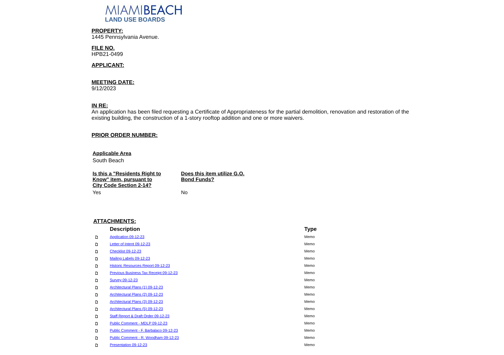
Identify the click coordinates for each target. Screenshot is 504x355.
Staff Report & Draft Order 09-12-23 (139, 316)
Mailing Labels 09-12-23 (130, 259)
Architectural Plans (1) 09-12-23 (136, 287)
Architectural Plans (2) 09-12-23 (136, 295)
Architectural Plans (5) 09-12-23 (136, 309)
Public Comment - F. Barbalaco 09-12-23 (144, 331)
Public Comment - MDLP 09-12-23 (138, 323)
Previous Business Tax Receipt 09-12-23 (144, 273)
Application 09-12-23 (127, 237)
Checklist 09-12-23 (125, 251)
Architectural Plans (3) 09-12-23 (136, 302)
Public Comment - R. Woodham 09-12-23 (144, 338)
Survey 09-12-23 (123, 280)
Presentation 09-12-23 (128, 345)
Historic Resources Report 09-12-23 (140, 266)
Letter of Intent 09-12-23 (130, 244)
